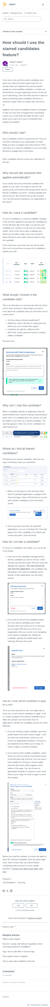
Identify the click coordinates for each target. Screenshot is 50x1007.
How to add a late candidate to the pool (19, 961)
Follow (7, 69)
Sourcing (21, 882)
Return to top (8, 927)
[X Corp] (7, 891)
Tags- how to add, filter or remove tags (18, 951)
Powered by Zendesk (39, 1005)
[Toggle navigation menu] (43, 5)
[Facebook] (4, 891)
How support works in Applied (15, 956)
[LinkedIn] (11, 891)
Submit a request (35, 918)
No (32, 905)
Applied (5, 13)
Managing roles (16, 13)
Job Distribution (9, 882)
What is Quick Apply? (12, 939)
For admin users (30, 13)
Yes (18, 905)
